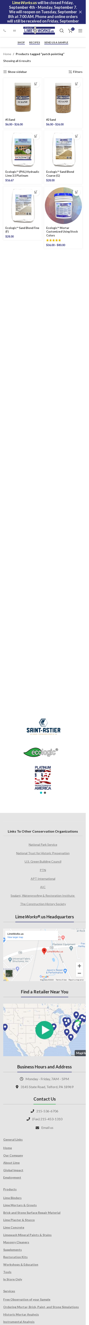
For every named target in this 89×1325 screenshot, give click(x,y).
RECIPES (34, 42)
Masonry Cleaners (16, 1242)
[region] (43, 753)
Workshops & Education (20, 1264)
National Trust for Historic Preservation (43, 853)
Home (7, 54)
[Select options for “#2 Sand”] (76, 84)
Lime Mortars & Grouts (20, 1205)
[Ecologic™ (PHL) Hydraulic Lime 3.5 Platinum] (22, 149)
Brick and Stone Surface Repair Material (31, 1212)
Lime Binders (12, 1198)
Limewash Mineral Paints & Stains (27, 1235)
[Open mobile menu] (80, 30)
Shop (21, 42)
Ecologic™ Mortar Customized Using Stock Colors (62, 231)
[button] (36, 136)
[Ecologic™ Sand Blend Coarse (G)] (63, 149)
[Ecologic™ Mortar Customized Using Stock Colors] (63, 205)
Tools (7, 1272)
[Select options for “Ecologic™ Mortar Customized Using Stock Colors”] (76, 192)
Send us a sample (56, 42)
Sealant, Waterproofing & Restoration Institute (43, 895)
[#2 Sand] (63, 97)
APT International (43, 878)
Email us (47, 1127)
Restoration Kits (15, 1257)
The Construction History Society (43, 904)
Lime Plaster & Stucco (19, 1220)
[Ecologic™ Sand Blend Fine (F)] (22, 205)
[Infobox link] (6, 30)
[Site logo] (39, 30)
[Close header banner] (80, 12)
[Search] (61, 30)
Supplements (12, 1249)
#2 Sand (51, 119)
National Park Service (43, 844)
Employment (12, 1177)
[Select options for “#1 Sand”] (36, 84)
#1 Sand (10, 119)
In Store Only (12, 1279)
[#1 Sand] (22, 97)
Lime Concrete (13, 1227)
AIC (43, 887)
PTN (43, 870)
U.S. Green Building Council (43, 861)
